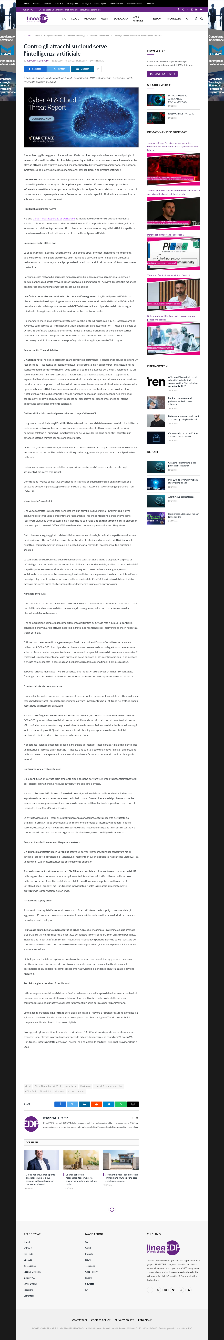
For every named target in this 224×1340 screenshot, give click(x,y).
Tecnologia (120, 18)
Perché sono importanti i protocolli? (165, 234)
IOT (187, 18)
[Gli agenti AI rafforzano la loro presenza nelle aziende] (156, 467)
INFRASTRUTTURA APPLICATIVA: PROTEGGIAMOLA (177, 98)
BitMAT (27, 3)
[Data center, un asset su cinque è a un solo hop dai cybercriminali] (156, 420)
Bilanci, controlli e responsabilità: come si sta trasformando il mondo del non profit (81, 1179)
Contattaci (150, 3)
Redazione (28, 1289)
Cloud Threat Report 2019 (47, 218)
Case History (138, 18)
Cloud (75, 18)
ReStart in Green (116, 3)
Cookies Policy (101, 1320)
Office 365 (30, 1091)
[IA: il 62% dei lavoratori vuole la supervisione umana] (156, 484)
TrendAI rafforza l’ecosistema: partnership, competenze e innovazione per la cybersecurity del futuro (172, 146)
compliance (70, 1086)
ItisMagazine (30, 1266)
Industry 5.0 (86, 3)
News (104, 18)
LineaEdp (28, 1259)
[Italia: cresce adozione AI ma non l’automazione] (156, 518)
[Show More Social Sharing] (98, 69)
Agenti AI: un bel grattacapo (181, 496)
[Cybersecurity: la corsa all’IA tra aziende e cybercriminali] (156, 438)
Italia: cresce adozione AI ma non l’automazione (183, 515)
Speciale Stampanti (134, 3)
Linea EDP (59, 3)
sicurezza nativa (76, 1091)
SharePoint (45, 1091)
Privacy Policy (124, 1320)
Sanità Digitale (100, 3)
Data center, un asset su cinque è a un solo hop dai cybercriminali (183, 418)
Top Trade (47, 3)
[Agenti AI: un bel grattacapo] (156, 501)
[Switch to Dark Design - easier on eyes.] (196, 18)
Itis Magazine (72, 3)
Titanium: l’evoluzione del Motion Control (168, 275)
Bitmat (27, 1242)
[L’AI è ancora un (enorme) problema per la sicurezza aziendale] (156, 402)
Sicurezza (174, 18)
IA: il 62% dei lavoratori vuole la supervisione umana (183, 481)
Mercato (90, 18)
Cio (64, 18)
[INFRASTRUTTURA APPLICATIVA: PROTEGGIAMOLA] (156, 100)
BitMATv (36, 3)
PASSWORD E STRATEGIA (181, 113)
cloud (28, 1086)
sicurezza (59, 1091)
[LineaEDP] (37, 18)
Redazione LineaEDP (38, 61)
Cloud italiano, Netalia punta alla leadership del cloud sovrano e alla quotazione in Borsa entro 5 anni (40, 1179)
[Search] (201, 18)
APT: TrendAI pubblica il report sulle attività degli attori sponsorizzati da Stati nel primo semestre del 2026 (182, 382)
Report (158, 18)
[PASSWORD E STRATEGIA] (156, 118)
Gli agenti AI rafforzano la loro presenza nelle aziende (182, 464)
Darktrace (85, 1086)
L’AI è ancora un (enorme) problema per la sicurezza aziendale (70, 9)
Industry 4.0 (29, 1278)
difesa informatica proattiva (108, 1086)
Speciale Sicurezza (32, 1271)
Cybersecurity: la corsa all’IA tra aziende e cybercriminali (183, 435)
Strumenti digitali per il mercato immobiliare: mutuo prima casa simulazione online (121, 1177)
